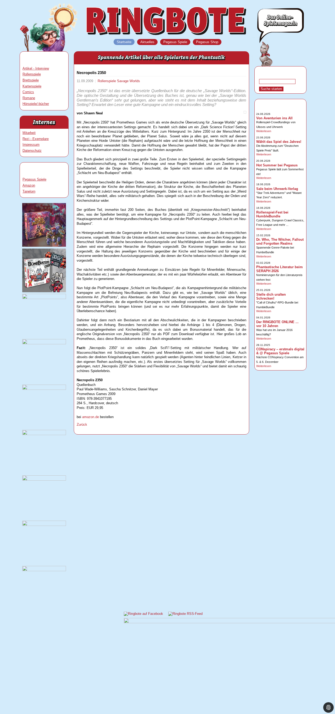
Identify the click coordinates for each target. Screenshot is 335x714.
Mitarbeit (29, 133)
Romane (29, 98)
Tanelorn (29, 191)
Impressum (31, 145)
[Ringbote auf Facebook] (143, 614)
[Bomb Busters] (44, 291)
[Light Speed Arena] (44, 343)
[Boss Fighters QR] (44, 246)
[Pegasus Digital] (44, 570)
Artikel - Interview (36, 68)
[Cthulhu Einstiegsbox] (44, 389)
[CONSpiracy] (44, 525)
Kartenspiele (32, 86)
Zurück (82, 424)
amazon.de (90, 417)
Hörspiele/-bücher (36, 104)
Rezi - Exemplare (36, 139)
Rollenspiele (32, 74)
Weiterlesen (263, 131)
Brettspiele (31, 80)
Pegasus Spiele (34, 179)
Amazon (29, 185)
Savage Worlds (128, 81)
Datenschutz (32, 151)
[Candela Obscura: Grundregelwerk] (44, 434)
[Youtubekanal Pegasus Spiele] (44, 479)
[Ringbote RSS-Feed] (185, 614)
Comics (28, 92)
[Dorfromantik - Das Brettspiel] (44, 298)
